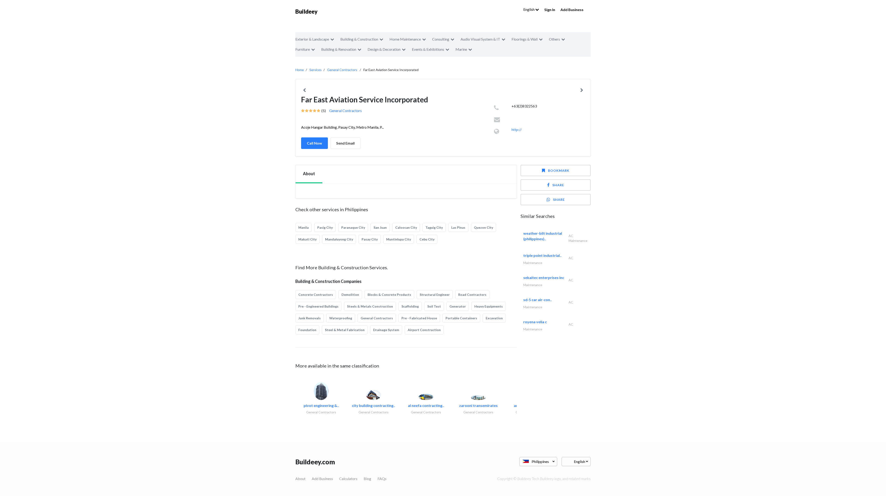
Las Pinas (458, 227)
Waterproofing (340, 318)
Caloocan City (406, 227)
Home (299, 70)
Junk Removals (309, 318)
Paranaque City (353, 227)
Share (558, 185)
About (300, 478)
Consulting (440, 39)
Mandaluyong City (339, 239)
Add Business (572, 9)
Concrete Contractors (315, 294)
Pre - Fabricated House (419, 318)
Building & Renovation (338, 49)
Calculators (348, 478)
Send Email (345, 143)
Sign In (549, 9)
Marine (461, 49)
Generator (457, 306)
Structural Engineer (435, 294)
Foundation (307, 330)
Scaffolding (410, 306)
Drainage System (386, 330)
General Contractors (342, 70)
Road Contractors (472, 294)
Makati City (307, 239)
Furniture (302, 49)
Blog (367, 478)
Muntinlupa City (398, 239)
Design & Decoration (384, 49)
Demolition (350, 294)
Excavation (494, 318)
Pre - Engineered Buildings (318, 306)
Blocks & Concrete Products (389, 294)
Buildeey (306, 11)
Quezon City (483, 227)
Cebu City (426, 239)
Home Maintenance (405, 39)
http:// (517, 129)
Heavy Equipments (488, 306)
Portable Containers (461, 318)
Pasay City (370, 239)
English (529, 9)
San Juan (380, 227)
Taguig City (434, 227)
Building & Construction (359, 39)
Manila (303, 227)
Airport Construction (424, 330)
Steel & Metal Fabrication (345, 330)
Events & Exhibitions (428, 49)
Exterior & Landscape (312, 39)
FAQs (381, 478)
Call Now (314, 143)
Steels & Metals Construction (370, 306)
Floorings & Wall (525, 39)
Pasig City (325, 227)
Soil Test (434, 306)
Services (315, 70)
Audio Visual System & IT (480, 39)
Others (554, 39)
